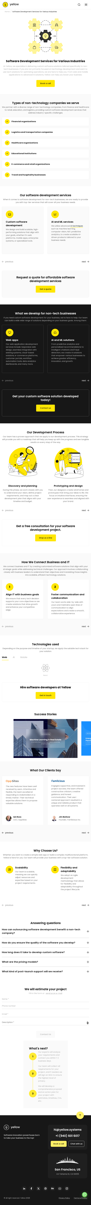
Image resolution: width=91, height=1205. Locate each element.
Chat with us (76, 1143)
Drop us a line (45, 537)
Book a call (45, 83)
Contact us (45, 408)
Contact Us (45, 1034)
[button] (45, 933)
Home (7, 11)
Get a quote (45, 289)
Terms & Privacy (80, 1198)
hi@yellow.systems (68, 1130)
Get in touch (45, 695)
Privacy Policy (64, 1198)
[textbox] (45, 1000)
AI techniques (76, 226)
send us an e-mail (54, 993)
